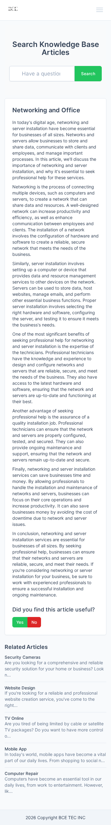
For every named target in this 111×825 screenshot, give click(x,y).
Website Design (20, 687)
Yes (19, 622)
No (34, 622)
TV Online (14, 718)
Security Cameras (22, 657)
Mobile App (16, 748)
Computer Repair (21, 773)
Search (88, 73)
